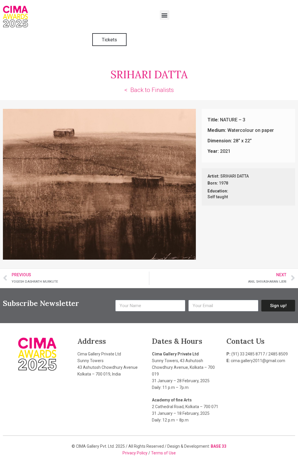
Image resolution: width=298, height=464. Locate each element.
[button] (164, 15)
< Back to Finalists (149, 89)
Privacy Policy (135, 453)
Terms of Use (163, 453)
